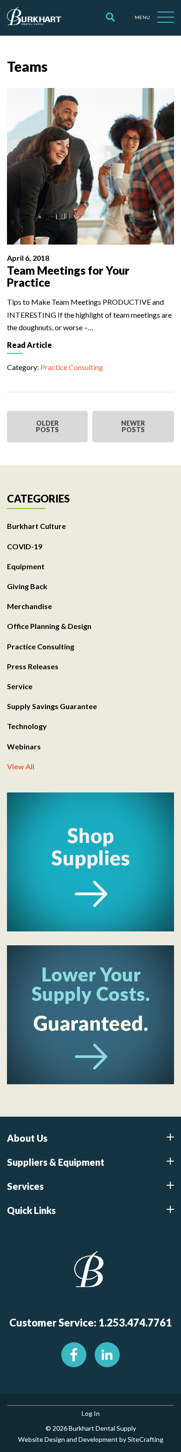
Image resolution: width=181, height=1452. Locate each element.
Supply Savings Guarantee (52, 706)
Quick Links (31, 1210)
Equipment (26, 566)
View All (20, 766)
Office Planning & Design (49, 626)
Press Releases (32, 666)
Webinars (24, 746)
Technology (27, 726)
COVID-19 (24, 546)
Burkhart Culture (36, 526)
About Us (27, 1138)
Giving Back (27, 586)
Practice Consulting (71, 367)
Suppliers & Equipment (55, 1162)
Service (19, 686)
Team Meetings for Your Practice (68, 276)
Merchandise (29, 606)
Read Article (29, 344)
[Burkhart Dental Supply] (34, 17)
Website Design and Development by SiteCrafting (90, 1439)
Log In (91, 1413)
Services (25, 1186)
